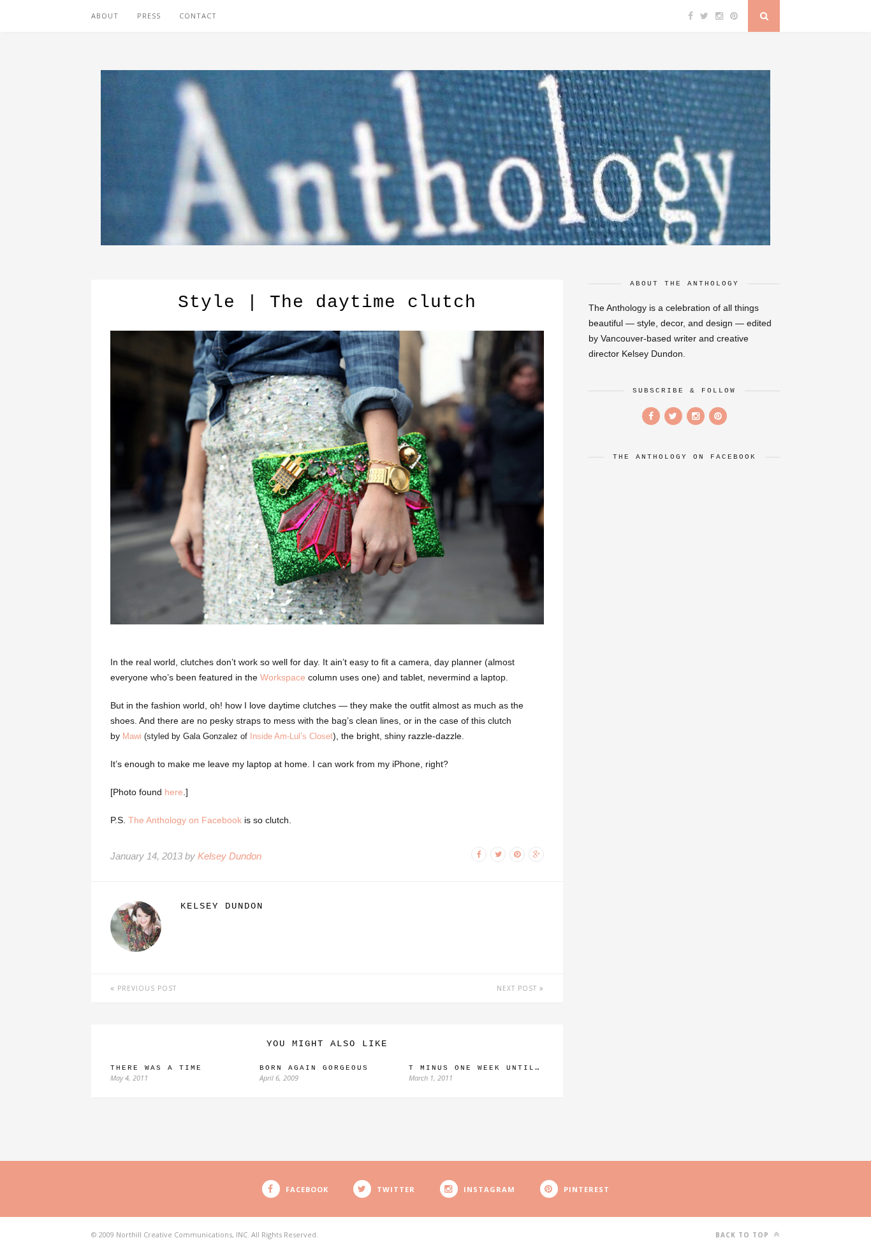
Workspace (282, 677)
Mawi (132, 736)
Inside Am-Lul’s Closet (291, 736)
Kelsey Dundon (229, 856)
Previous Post (146, 988)
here (174, 792)
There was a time (156, 1068)
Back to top (743, 1234)
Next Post (518, 988)
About (105, 15)
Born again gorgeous (314, 1068)
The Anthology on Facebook (185, 820)
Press (149, 15)
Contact (198, 15)
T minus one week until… (475, 1068)
